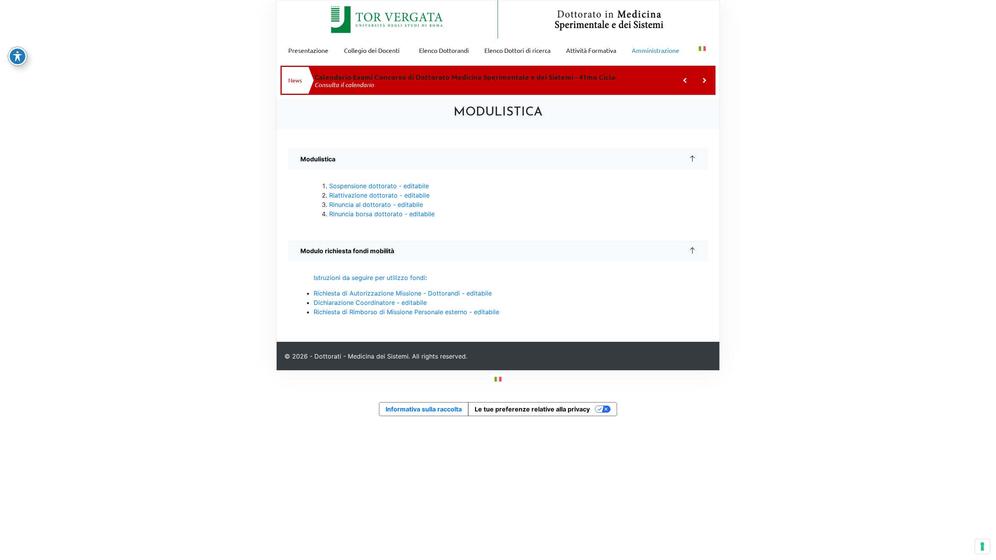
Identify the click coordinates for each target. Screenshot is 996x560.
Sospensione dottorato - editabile (379, 186)
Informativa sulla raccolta (424, 409)
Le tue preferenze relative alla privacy (532, 409)
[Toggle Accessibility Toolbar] (17, 56)
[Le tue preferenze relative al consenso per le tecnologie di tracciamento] (982, 546)
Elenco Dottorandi (444, 50)
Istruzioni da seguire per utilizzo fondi (369, 278)
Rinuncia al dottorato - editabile (376, 204)
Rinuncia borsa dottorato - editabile (382, 214)
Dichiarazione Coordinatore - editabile (370, 302)
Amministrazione (655, 50)
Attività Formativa (591, 50)
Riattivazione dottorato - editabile (379, 195)
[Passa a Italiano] (498, 379)
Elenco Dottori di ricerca (517, 50)
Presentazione (308, 50)
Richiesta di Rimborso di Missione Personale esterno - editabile (406, 312)
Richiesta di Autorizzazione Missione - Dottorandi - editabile (403, 293)
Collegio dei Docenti (372, 50)
